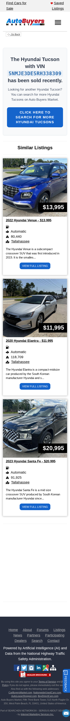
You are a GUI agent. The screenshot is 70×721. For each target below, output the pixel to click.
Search (37, 641)
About (27, 630)
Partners (33, 635)
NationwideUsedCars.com (47, 692)
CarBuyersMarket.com (20, 692)
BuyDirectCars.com (48, 696)
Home (13, 630)
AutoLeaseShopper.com (24, 696)
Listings (59, 630)
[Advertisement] (35, 563)
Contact (53, 641)
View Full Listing (35, 265)
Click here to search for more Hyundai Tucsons (35, 117)
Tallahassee (20, 241)
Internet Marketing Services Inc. (37, 714)
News (17, 635)
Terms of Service (47, 681)
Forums (43, 630)
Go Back (15, 34)
